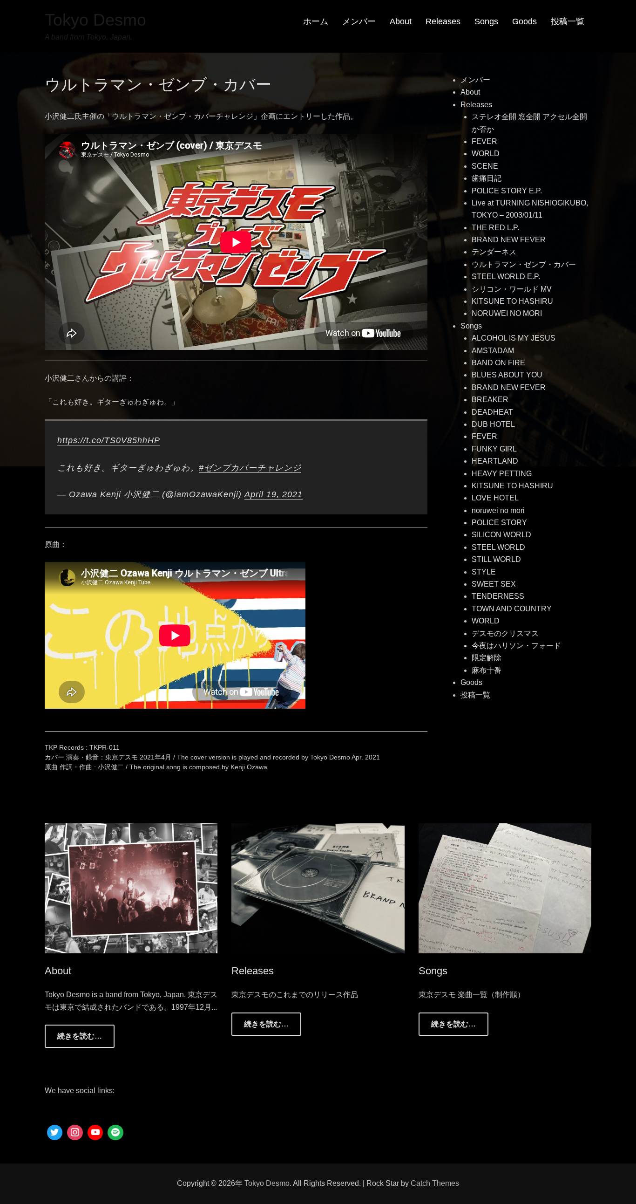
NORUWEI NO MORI (507, 313)
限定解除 (486, 658)
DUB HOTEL (493, 424)
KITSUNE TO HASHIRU (512, 301)
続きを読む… (79, 1036)
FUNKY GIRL (494, 449)
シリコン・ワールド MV (512, 289)
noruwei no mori (498, 510)
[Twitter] (55, 1132)
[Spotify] (115, 1132)
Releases (443, 21)
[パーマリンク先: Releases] (318, 888)
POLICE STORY (499, 523)
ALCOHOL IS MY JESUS (513, 338)
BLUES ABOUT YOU (507, 375)
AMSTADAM (493, 351)
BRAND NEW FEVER (509, 240)
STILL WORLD (496, 559)
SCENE (485, 166)
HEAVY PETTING (502, 474)
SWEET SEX (494, 584)
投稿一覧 (567, 21)
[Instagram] (75, 1132)
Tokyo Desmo (95, 19)
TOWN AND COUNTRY (512, 609)
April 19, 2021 (273, 494)
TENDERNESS (498, 596)
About (401, 21)
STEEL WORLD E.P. (506, 276)
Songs (486, 21)
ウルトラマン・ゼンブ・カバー (524, 264)
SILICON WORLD (501, 535)
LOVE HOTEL (495, 498)
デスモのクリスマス (505, 633)
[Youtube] (95, 1132)
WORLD (486, 153)
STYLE (484, 572)
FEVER (484, 141)
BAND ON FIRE (498, 363)
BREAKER (490, 400)
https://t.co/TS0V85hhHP (108, 440)
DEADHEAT (492, 412)
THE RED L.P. (495, 228)
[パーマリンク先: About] (131, 888)
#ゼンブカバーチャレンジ (250, 467)
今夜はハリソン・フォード (516, 646)
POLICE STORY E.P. (507, 191)
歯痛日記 (486, 178)
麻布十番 (486, 670)
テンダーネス (494, 252)
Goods (524, 21)
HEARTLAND (495, 461)
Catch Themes (435, 1183)
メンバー (359, 21)
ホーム (315, 21)
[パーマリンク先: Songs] (505, 888)
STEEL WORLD (498, 547)
